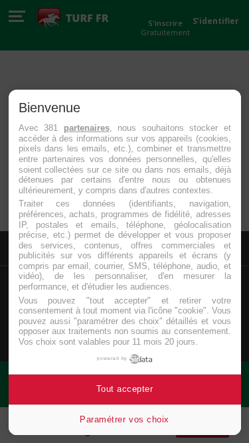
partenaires (87, 128)
